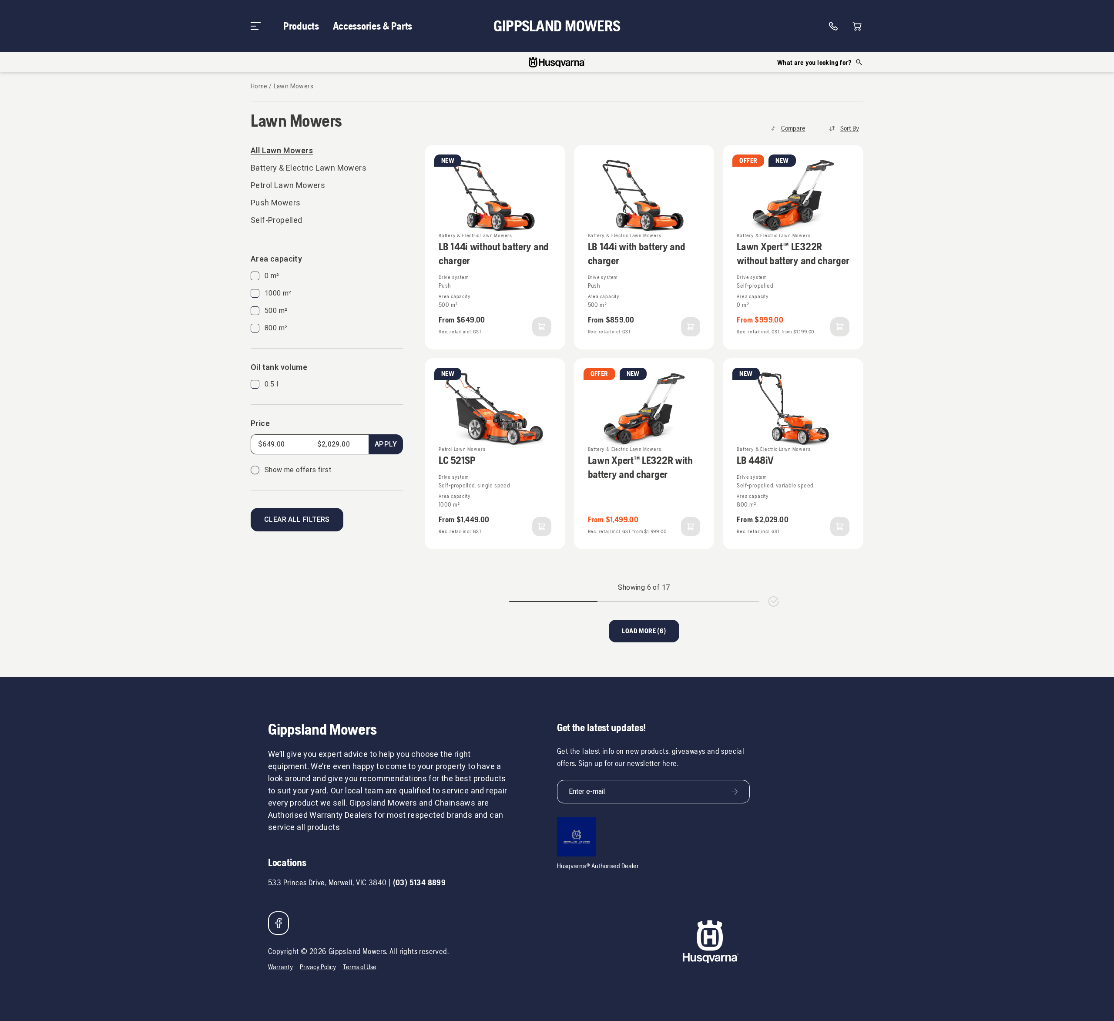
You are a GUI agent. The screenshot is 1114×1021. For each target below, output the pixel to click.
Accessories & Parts (372, 26)
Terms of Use (359, 967)
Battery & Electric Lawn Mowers (308, 168)
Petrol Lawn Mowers (288, 185)
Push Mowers (275, 203)
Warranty (280, 967)
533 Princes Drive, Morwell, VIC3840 (327, 882)
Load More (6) (644, 631)
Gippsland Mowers (557, 26)
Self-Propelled (276, 220)
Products (301, 26)
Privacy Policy (318, 967)
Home (259, 87)
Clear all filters (297, 519)
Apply (386, 444)
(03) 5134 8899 (419, 882)
